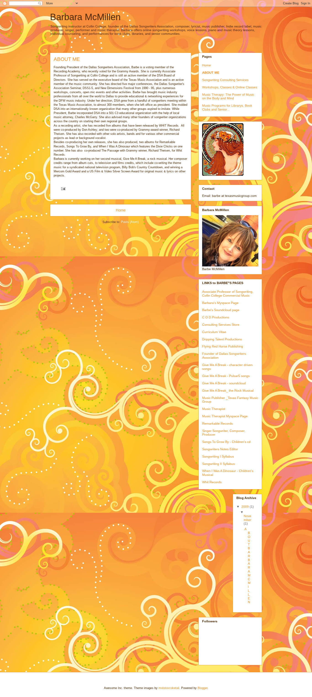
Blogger (202, 688)
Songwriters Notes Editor (220, 449)
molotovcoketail (169, 688)
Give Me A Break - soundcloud (224, 383)
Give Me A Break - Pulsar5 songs (226, 376)
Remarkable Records (217, 423)
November (247, 518)
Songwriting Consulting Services (225, 80)
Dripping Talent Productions (222, 339)
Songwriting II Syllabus (218, 464)
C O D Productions (215, 317)
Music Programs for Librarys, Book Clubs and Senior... (227, 107)
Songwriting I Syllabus (218, 456)
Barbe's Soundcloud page (220, 310)
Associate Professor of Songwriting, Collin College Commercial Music (227, 293)
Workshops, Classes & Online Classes (229, 87)
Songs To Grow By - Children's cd (226, 442)
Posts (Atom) (130, 222)
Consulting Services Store (220, 324)
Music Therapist (213, 409)
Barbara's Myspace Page (220, 303)
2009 (245, 506)
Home (121, 210)
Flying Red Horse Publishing (222, 346)
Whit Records (212, 482)
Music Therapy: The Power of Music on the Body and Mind (228, 96)
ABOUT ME (210, 72)
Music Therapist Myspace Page (225, 416)
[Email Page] (63, 188)
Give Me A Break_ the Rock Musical (228, 390)
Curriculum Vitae (214, 332)
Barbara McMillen (85, 17)
